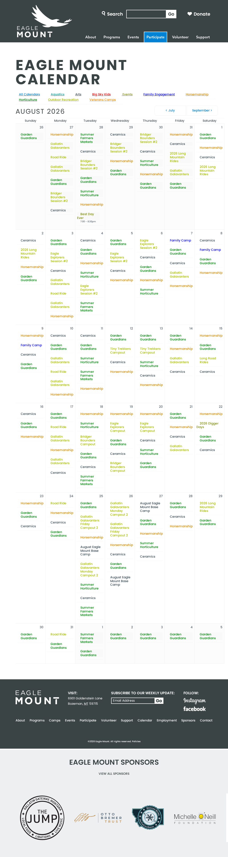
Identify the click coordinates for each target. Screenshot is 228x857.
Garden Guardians (29, 136)
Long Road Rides (208, 360)
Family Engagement (159, 94)
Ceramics (58, 210)
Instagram (194, 701)
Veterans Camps (103, 99)
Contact (206, 720)
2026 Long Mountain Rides (178, 157)
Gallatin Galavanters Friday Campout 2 (89, 522)
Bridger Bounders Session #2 (59, 197)
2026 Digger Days (207, 425)
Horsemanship (197, 94)
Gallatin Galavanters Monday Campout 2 (89, 569)
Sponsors (188, 720)
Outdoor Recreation (63, 99)
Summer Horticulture (89, 193)
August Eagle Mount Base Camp (90, 550)
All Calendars (29, 94)
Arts (78, 94)
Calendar (145, 720)
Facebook (194, 709)
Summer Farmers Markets (87, 138)
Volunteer (180, 37)
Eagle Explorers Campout (117, 427)
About (90, 37)
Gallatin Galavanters (60, 146)
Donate (202, 14)
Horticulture (28, 99)
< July (170, 110)
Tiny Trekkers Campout (120, 350)
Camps (54, 720)
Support (203, 37)
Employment (167, 720)
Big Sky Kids (101, 94)
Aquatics (57, 94)
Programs (112, 37)
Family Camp (180, 240)
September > (202, 110)
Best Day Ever (85, 216)
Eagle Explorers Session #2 (59, 257)
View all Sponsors (114, 773)
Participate (156, 37)
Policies (136, 741)
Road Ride (58, 157)
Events (133, 37)
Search (115, 14)
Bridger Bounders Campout (87, 440)
